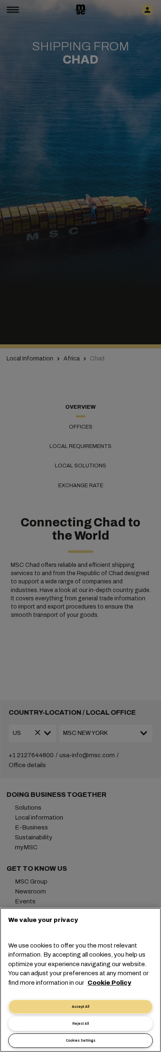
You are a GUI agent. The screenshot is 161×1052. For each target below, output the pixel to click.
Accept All (80, 1007)
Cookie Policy (109, 982)
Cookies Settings (80, 1041)
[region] (80, 980)
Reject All (80, 1024)
